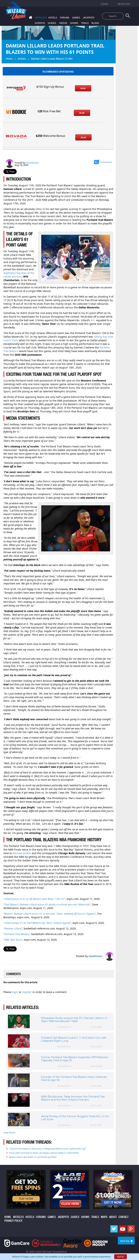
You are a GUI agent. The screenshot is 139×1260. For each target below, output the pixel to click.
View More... (9, 1132)
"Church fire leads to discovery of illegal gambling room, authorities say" (48, 1148)
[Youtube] (122, 1229)
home (7, 1217)
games (76, 17)
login (15, 992)
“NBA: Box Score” (12, 939)
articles (18, 1217)
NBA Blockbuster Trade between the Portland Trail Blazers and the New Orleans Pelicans (73, 1098)
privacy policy (13, 1220)
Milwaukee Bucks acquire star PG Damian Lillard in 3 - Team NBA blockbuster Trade (74, 1019)
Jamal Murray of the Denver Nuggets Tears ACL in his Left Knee (75, 1118)
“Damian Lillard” (12, 928)
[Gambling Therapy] (96, 1243)
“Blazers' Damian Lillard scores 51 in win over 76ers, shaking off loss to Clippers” (49, 913)
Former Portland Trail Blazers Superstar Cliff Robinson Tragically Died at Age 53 (74, 1059)
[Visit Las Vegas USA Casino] (69, 1189)
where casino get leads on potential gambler (33, 1157)
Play (83, 88)
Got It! (120, 1256)
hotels (52, 17)
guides (52, 23)
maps (104, 1217)
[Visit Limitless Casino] (26, 1189)
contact (124, 1217)
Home (9, 58)
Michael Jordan (22, 853)
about (113, 1217)
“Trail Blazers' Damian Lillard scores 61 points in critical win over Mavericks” (47, 904)
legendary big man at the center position (18, 274)
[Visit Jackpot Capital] (113, 1189)
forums (64, 17)
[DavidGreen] (9, 163)
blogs (95, 23)
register (27, 992)
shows (74, 23)
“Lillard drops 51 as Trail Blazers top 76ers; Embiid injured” (37, 923)
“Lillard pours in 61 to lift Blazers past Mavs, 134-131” (34, 899)
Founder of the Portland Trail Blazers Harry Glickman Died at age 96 (74, 1078)
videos (63, 23)
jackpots (88, 17)
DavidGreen (32, 162)
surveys (40, 23)
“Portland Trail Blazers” (16, 934)
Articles (22, 58)
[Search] (127, 16)
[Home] (30, 18)
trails (85, 23)
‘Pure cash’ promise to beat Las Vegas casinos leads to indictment (44, 1152)
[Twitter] (114, 1229)
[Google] (131, 1229)
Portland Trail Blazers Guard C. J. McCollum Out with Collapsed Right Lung (73, 1039)
